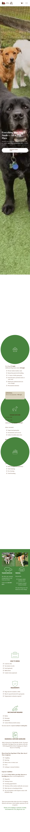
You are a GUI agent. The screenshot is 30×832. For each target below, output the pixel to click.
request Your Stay (14, 150)
